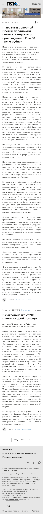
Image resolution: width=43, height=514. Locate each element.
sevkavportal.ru (12, 500)
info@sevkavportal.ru (16, 493)
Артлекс (35, 511)
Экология (25, 310)
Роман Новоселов (23, 300)
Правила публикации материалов (19, 453)
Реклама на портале (12, 457)
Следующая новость (21, 440)
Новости (36, 4)
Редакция (7, 450)
